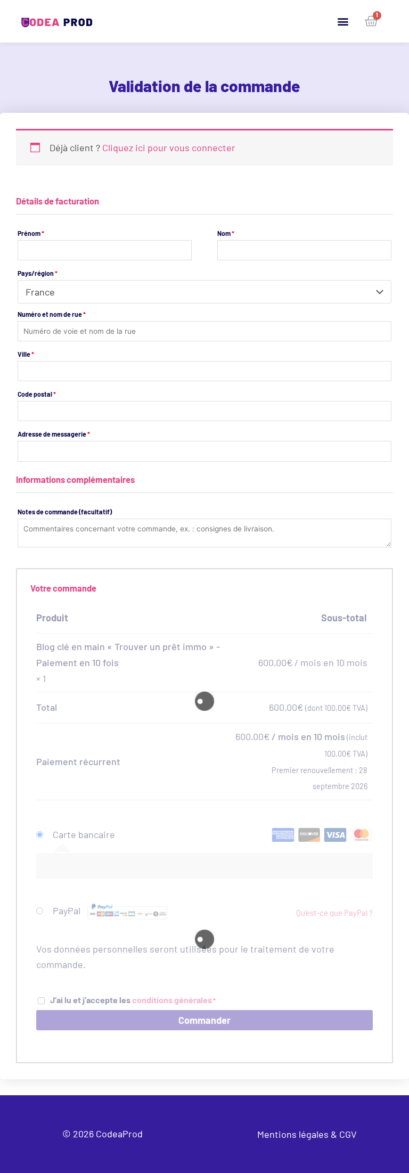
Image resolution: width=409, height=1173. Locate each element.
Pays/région (38, 273)
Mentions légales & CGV (307, 1134)
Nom (225, 233)
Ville (26, 354)
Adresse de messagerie (54, 434)
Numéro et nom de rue (52, 314)
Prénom (31, 233)
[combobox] (204, 291)
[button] (342, 21)
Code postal (37, 394)
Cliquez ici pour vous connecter (168, 147)
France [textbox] (40, 292)
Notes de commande (65, 511)
